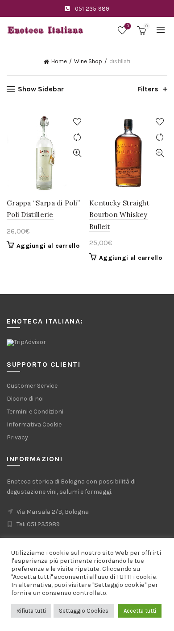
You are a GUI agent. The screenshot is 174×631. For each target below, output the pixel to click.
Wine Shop (88, 61)
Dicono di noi (25, 398)
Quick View (77, 153)
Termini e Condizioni (35, 411)
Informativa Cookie (34, 424)
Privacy (17, 437)
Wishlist (128, 26)
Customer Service (32, 385)
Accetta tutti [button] (140, 610)
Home (59, 61)
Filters (147, 89)
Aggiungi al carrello (48, 246)
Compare (77, 137)
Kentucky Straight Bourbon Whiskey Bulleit (119, 215)
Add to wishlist (77, 122)
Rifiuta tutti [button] (31, 610)
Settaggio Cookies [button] (83, 610)
